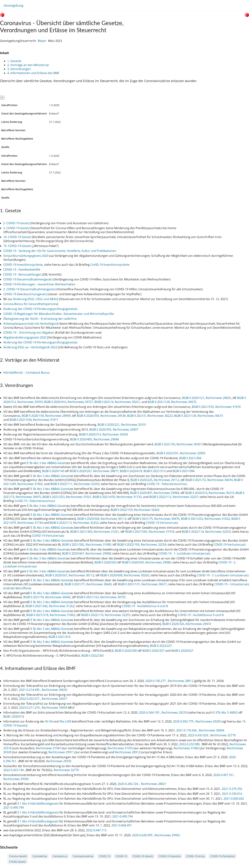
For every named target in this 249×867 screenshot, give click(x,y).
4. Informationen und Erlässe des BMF (33, 73)
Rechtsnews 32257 (185, 497)
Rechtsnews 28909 (58, 416)
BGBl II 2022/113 (61, 523)
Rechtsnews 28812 (180, 681)
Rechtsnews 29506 (16, 779)
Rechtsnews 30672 (184, 402)
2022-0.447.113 (96, 830)
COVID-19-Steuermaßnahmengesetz (28, 279)
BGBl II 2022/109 (128, 545)
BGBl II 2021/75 (142, 519)
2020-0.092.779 (183, 721)
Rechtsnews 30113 (113, 519)
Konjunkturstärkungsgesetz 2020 (25, 256)
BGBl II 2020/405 (81, 439)
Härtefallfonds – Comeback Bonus (26, 373)
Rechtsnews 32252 (85, 523)
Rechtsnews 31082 (186, 748)
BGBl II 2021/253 (53, 497)
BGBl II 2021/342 (37, 606)
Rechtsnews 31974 (161, 532)
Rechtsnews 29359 (30, 402)
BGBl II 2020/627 (182, 651)
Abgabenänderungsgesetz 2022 (24, 337)
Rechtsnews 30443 (99, 584)
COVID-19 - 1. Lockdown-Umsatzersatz (184, 553)
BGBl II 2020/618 (131, 471)
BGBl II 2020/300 (126, 651)
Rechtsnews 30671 (154, 584)
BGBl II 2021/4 (103, 402)
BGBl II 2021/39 (165, 444)
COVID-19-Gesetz (143, 856)
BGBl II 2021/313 (154, 471)
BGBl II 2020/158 (33, 416)
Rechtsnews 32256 (86, 484)
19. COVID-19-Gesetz (17, 246)
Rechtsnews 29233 (174, 712)
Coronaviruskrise (83, 856)
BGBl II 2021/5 (136, 416)
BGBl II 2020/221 (109, 425)
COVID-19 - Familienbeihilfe (21, 270)
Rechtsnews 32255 (117, 615)
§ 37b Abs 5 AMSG (225, 712)
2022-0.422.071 (29, 699)
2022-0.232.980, (190, 744)
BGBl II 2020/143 (53, 471)
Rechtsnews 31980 (98, 545)
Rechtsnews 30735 (113, 597)
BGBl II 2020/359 (88, 416)
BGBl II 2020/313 (90, 434)
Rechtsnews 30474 (220, 480)
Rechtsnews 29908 (98, 553)
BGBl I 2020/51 (13, 716)
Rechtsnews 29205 (208, 721)
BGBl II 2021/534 (20, 420)
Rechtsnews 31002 (30, 484)
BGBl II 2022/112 (160, 497)
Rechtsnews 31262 (61, 606)
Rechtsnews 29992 (167, 835)
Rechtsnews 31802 (62, 615)
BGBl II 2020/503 (105, 562)
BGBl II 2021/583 (136, 532)
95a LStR (65, 721)
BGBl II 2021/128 (159, 402)
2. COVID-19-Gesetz (16, 223)
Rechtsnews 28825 (218, 398)
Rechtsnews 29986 (158, 562)
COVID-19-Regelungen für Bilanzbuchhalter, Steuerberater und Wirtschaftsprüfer (58, 314)
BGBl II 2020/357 (153, 651)
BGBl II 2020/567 (56, 575)
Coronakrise (39, 856)
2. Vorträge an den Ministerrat (28, 65)
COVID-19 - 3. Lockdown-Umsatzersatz (223, 575)
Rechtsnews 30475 (28, 497)
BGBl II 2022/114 (193, 532)
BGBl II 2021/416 (59, 637)
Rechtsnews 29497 (125, 429)
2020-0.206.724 (128, 784)
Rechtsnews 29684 (106, 439)
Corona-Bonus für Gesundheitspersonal (30, 304)
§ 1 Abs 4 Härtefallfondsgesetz (38, 803)
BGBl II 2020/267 (81, 471)
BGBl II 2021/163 (88, 597)
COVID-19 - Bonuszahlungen (22, 274)
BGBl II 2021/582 (73, 545)
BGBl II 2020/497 (141, 493)
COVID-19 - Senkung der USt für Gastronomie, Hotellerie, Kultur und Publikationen (59, 251)
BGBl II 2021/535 (203, 407)
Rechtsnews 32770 (223, 735)
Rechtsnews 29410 (198, 624)
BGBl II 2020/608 (111, 575)
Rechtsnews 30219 (221, 493)
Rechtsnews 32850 (192, 453)
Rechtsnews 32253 (218, 532)
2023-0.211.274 (29, 708)
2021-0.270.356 (232, 789)
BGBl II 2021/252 (192, 519)
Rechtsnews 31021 (78, 497)
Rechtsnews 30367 (189, 444)
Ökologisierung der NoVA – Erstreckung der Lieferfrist (40, 319)
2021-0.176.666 (186, 730)
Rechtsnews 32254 (153, 545)
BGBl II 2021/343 (81, 532)
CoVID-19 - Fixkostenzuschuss (167, 484)
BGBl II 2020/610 (196, 493)
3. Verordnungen (19, 69)
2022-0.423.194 (13, 770)
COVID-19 (121, 856)
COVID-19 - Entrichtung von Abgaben (28, 332)
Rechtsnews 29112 (166, 480)
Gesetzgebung (13, 5)
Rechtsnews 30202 (136, 575)
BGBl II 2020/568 (88, 519)
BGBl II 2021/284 (190, 458)
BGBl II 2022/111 (61, 484)
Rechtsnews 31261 (106, 532)
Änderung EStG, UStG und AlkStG (36, 299)
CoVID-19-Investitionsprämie (109, 265)
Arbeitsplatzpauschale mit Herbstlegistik (31, 324)
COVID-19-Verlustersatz (162, 523)
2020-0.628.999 (142, 835)
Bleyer (42, 41)
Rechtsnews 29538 (113, 416)
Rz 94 (48, 721)
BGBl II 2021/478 (104, 497)
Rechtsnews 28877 (105, 471)
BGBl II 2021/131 (129, 584)
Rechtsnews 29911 (61, 752)
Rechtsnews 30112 (81, 575)
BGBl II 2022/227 (161, 646)
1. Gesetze (14, 61)
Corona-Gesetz (18, 856)
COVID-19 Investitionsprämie (23, 265)
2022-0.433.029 (198, 735)
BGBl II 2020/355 (100, 429)
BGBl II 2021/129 (185, 416)
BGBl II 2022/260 (92, 656)
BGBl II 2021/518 (37, 615)
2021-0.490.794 (13, 807)
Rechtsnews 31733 (129, 497)
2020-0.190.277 (155, 681)
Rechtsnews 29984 (166, 493)
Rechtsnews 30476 (167, 519)
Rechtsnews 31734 (30, 523)
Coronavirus (59, 856)
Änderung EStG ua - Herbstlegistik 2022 (30, 347)
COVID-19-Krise (195, 856)
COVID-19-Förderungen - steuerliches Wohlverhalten (39, 284)
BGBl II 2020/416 (55, 402)
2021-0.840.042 (233, 799)
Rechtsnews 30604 (211, 730)
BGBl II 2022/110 (92, 615)
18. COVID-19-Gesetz (17, 237)
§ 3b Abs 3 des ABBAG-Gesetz (47, 463)
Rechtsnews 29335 (58, 761)
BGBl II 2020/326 (173, 624)
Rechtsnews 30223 (160, 416)
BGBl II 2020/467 (73, 553)
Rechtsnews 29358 (115, 434)
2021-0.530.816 (232, 794)
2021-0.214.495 (29, 690)
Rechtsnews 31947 (48, 748)
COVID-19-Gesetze (170, 856)
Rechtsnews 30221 (127, 402)
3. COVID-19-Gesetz (16, 228)
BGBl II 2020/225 (141, 480)
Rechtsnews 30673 (210, 416)
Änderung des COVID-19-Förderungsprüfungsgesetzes (40, 309)
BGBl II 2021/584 (183, 471)
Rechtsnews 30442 (58, 597)
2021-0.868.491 (122, 825)
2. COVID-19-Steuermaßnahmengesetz (29, 289)
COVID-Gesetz (17, 861)
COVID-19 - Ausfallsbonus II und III (145, 606)
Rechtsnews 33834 (54, 708)
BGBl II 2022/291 (167, 453)
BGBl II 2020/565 (133, 562)
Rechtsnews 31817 (45, 420)
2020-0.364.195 (149, 712)
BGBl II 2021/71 (75, 584)
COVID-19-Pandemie (222, 856)
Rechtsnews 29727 (80, 402)
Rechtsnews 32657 (54, 699)
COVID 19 (104, 856)
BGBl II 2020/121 (193, 398)
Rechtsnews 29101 (133, 425)
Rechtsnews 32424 (146, 510)
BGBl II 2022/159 (121, 510)
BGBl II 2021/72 (195, 480)
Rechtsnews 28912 (127, 752)
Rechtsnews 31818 (228, 407)
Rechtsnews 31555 (120, 748)
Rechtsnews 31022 (217, 519)
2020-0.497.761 (223, 775)
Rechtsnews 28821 (153, 784)
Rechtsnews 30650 (54, 690)
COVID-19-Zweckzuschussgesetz (25, 294)
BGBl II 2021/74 (33, 597)
